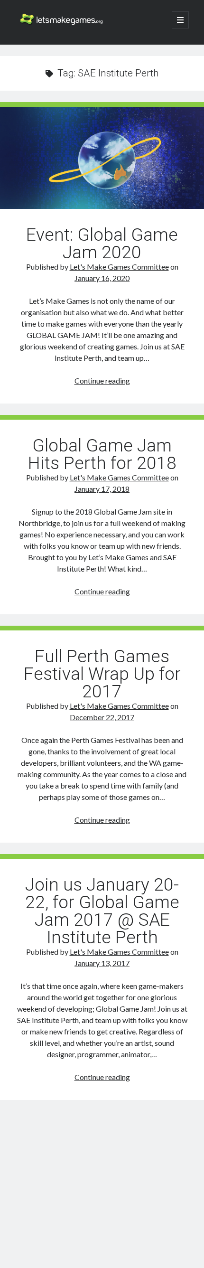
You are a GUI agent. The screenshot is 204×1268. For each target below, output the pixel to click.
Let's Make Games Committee (119, 266)
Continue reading (102, 380)
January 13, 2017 (102, 962)
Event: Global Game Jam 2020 (102, 158)
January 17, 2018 (102, 488)
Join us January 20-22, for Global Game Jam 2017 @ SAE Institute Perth (102, 911)
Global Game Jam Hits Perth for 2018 (102, 454)
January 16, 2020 (102, 277)
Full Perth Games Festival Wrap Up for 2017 (102, 674)
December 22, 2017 (102, 717)
